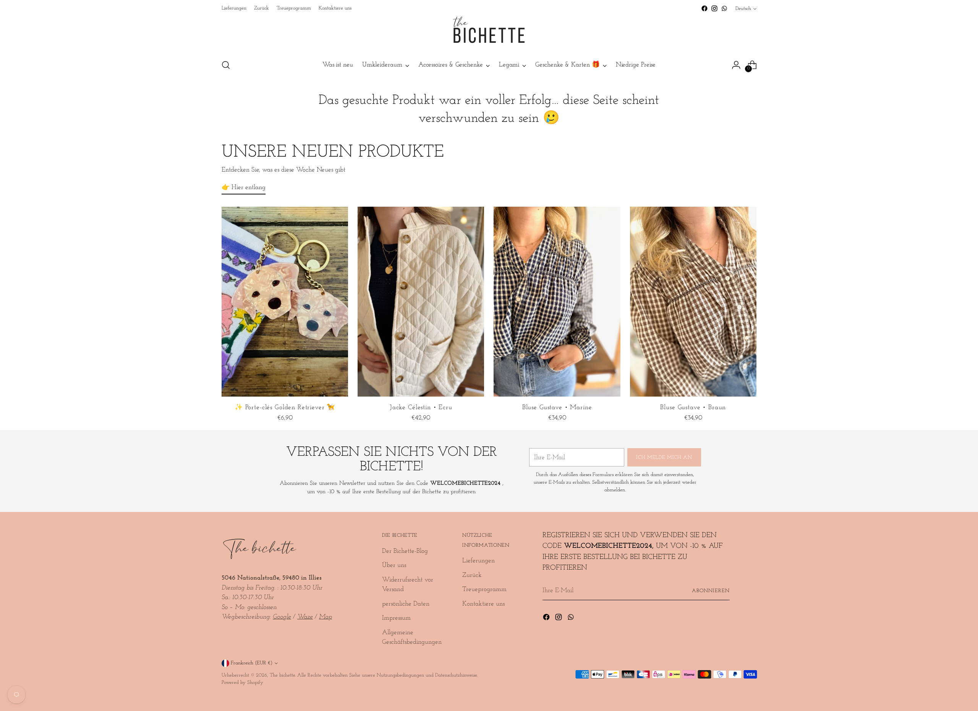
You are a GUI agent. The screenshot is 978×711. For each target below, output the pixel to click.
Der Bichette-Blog (405, 551)
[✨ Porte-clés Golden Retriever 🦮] (285, 302)
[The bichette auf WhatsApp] (724, 8)
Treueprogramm (484, 589)
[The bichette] (489, 33)
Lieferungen (478, 560)
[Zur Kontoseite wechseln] (736, 65)
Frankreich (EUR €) (251, 663)
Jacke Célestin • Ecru (421, 407)
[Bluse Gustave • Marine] (557, 302)
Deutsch (743, 8)
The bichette (282, 675)
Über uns (394, 565)
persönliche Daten (405, 604)
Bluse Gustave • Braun (693, 407)
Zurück (472, 575)
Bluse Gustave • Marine (557, 407)
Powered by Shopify (242, 682)
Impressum (396, 618)
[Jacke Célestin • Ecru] (421, 302)
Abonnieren (711, 590)
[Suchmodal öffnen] (225, 65)
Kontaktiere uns (483, 604)
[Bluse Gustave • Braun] (693, 302)
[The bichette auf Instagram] (714, 8)
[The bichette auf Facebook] (704, 8)
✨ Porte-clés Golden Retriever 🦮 (285, 407)
